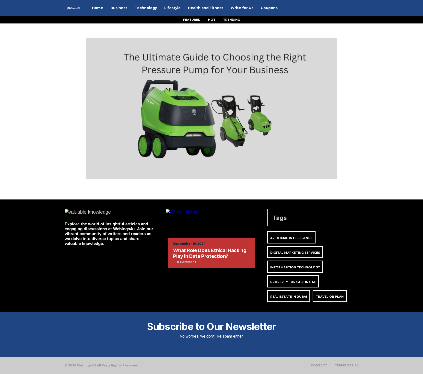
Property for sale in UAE (293, 282)
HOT (211, 20)
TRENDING (231, 20)
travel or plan (330, 296)
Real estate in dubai (288, 296)
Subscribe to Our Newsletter (211, 326)
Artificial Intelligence (291, 238)
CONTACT (319, 365)
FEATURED (191, 20)
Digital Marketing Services (295, 252)
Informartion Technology (295, 267)
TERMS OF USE (346, 365)
